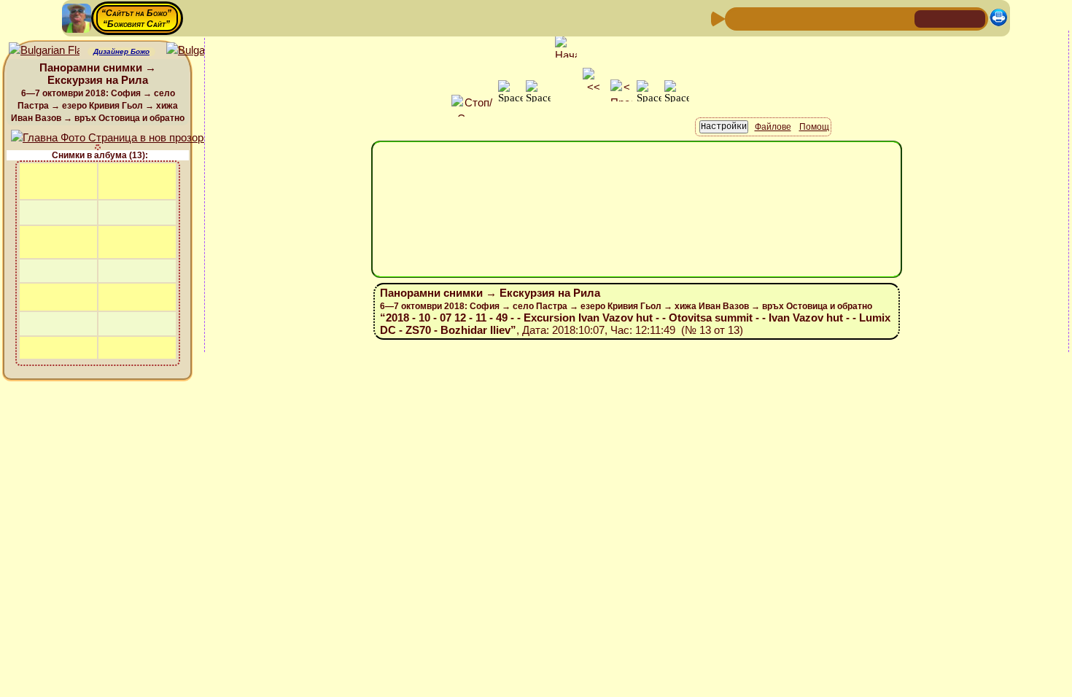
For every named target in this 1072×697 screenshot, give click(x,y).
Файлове (773, 127)
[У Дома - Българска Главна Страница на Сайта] (950, 18)
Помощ (814, 127)
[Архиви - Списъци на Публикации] (784, 18)
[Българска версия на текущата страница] (201, 51)
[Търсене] (901, 18)
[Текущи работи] (831, 18)
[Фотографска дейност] (854, 18)
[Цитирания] (808, 18)
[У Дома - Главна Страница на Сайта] (927, 18)
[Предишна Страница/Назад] (738, 18)
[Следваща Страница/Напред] (761, 18)
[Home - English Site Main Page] (973, 18)
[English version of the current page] (44, 51)
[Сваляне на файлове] (878, 18)
